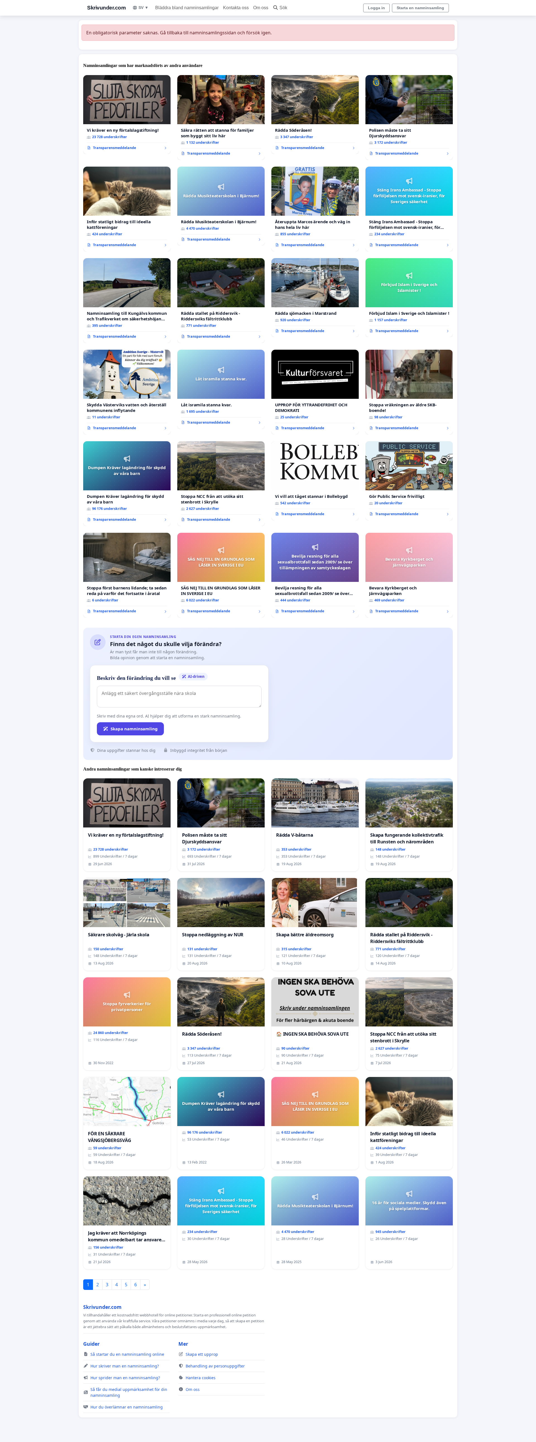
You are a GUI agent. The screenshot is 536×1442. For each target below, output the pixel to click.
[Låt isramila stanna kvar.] (221, 389)
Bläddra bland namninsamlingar (187, 7)
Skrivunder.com (106, 8)
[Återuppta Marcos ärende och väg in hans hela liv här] (315, 209)
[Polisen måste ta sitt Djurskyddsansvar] (409, 117)
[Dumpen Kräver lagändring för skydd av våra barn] (127, 483)
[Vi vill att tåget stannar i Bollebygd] (315, 480)
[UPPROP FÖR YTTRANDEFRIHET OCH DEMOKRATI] (315, 392)
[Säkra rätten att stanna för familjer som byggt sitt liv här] (221, 117)
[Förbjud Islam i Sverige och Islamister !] (409, 297)
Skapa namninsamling (134, 728)
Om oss (260, 7)
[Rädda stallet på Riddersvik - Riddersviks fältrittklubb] (221, 300)
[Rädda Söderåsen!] (315, 114)
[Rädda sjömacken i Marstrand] (315, 297)
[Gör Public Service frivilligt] (409, 480)
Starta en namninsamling (420, 8)
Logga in (376, 8)
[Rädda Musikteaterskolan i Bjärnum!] (221, 206)
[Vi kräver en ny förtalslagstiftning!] (127, 114)
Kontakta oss (236, 7)
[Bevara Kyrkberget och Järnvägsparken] (409, 575)
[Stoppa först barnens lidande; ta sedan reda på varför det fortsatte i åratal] (127, 575)
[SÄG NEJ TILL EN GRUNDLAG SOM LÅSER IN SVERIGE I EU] (221, 575)
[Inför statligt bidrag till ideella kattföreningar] (127, 209)
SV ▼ (143, 7)
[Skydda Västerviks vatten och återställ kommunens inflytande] (127, 392)
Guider (91, 1343)
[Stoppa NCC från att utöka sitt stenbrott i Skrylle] (221, 483)
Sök (283, 7)
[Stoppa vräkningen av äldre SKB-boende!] (409, 392)
